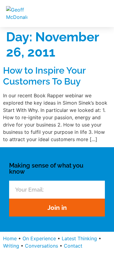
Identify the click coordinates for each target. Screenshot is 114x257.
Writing (11, 246)
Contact (73, 246)
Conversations (41, 246)
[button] (102, 13)
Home (10, 238)
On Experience (39, 238)
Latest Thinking (79, 238)
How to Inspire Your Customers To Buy (44, 76)
